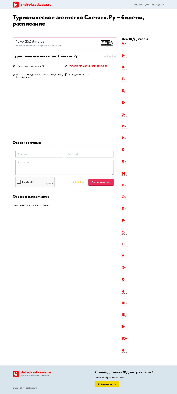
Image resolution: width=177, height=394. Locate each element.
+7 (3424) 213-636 (77, 66)
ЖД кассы (139, 4)
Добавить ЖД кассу (154, 4)
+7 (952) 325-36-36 (97, 66)
